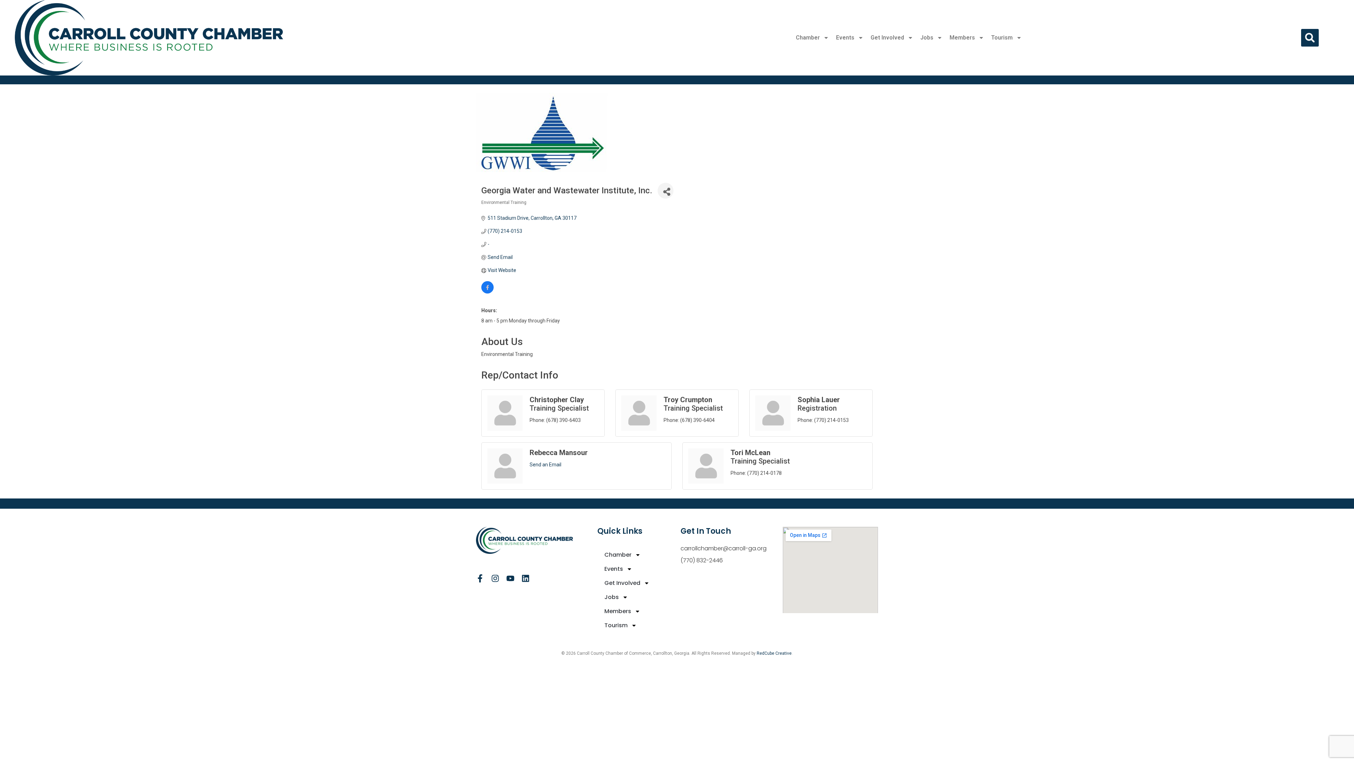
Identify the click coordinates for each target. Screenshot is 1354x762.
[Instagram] (495, 578)
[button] (1310, 38)
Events (845, 37)
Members (962, 37)
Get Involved (887, 37)
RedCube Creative (774, 653)
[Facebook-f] (480, 578)
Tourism (1002, 37)
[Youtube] (510, 578)
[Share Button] (665, 191)
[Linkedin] (526, 578)
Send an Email (545, 464)
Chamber (808, 37)
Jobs (926, 37)
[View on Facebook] (487, 292)
